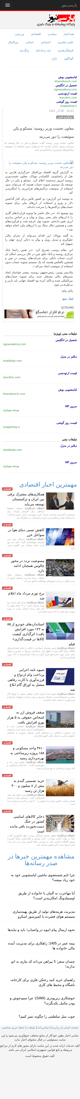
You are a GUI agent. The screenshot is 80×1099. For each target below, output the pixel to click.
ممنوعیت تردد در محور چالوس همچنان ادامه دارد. (27, 566)
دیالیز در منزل (68, 356)
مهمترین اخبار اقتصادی (48, 484)
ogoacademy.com (65, 89)
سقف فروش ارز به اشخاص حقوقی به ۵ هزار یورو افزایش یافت (25, 717)
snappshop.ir (68, 105)
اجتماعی (46, 42)
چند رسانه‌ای (43, 50)
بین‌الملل (13, 42)
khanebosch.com (66, 81)
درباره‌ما (56, 1027)
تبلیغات (31, 1027)
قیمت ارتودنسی (67, 93)
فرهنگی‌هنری (65, 50)
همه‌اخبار (68, 34)
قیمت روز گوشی (66, 101)
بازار (54, 58)
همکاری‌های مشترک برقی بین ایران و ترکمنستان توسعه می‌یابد (25, 499)
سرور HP (71, 406)
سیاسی (52, 34)
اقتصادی (36, 34)
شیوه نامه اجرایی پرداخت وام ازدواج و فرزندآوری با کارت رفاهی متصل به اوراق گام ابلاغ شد (41, 680)
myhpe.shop (11, 410)
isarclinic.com (68, 97)
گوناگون (68, 58)
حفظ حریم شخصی (13, 1027)
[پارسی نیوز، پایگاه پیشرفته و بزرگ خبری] (56, 20)
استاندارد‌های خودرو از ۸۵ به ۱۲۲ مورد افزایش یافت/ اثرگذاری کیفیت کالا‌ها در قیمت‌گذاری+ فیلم (41, 634)
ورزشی (19, 34)
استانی (29, 42)
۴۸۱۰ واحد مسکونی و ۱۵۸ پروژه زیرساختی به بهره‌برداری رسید (27, 753)
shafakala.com (12, 360)
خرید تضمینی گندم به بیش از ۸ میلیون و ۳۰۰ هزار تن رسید (27, 786)
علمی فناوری (65, 42)
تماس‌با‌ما (43, 1027)
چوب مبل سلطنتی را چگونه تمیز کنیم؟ (47, 1016)
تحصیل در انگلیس (66, 85)
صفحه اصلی (70, 1027)
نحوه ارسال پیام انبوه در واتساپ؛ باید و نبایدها (41, 930)
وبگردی (24, 50)
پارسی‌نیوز (69, 5)
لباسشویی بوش (67, 77)
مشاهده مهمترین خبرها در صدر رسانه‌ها (41, 859)
